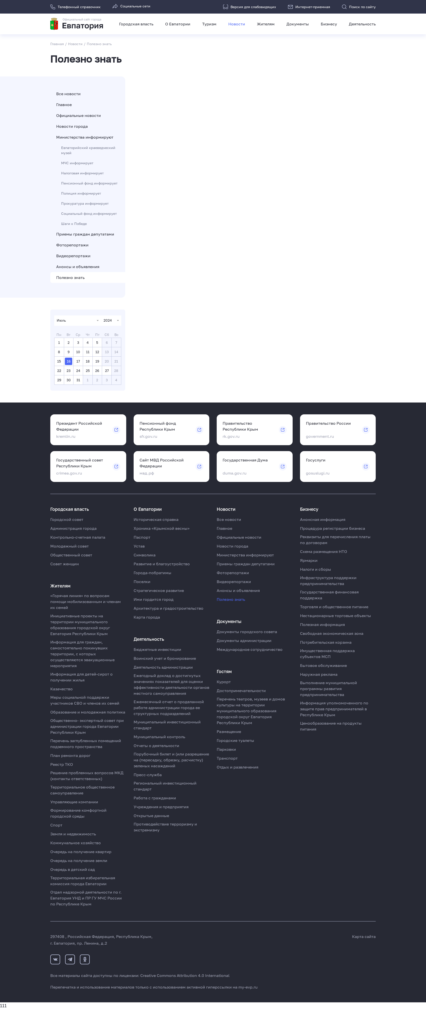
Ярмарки (309, 560)
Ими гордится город (154, 599)
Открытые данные (151, 815)
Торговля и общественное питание (334, 606)
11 (87, 352)
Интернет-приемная (312, 7)
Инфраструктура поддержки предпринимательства (328, 580)
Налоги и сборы (315, 569)
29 (59, 380)
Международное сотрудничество (250, 649)
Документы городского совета (247, 631)
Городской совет (66, 519)
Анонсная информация (322, 519)
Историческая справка (156, 519)
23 (69, 370)
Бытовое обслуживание (323, 665)
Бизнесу (329, 23)
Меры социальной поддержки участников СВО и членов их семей (84, 700)
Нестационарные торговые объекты (335, 615)
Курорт (224, 681)
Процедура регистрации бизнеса (332, 528)
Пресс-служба (148, 774)
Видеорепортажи (73, 255)
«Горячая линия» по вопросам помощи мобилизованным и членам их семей (85, 601)
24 (78, 370)
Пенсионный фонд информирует (89, 183)
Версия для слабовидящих (253, 7)
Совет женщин (64, 563)
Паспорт (142, 537)
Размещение (229, 731)
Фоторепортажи (72, 244)
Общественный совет (71, 554)
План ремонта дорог (70, 755)
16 (69, 361)
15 (59, 361)
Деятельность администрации (163, 667)
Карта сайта (364, 936)
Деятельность (362, 23)
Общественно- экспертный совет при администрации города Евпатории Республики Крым (87, 726)
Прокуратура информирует (85, 203)
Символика (145, 554)
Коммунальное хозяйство (75, 842)
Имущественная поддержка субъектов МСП (327, 653)
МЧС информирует (77, 163)
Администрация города (73, 528)
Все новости (68, 93)
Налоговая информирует (82, 173)
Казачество (61, 688)
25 (88, 370)
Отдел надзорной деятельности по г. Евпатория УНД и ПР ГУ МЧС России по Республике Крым (86, 898)
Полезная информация (322, 624)
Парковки (226, 749)
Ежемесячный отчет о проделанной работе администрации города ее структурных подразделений (169, 707)
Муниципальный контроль (159, 736)
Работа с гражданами (155, 797)
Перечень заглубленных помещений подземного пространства (85, 743)
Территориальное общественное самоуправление (82, 790)
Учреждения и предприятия (161, 806)
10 (78, 352)
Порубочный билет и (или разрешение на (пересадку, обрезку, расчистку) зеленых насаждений (171, 760)
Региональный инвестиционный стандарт (165, 786)
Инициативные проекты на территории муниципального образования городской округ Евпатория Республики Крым (80, 624)
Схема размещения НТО (323, 551)
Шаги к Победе (74, 223)
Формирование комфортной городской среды (78, 813)
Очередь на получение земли (78, 860)
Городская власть (136, 23)
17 (78, 361)
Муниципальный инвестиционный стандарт (167, 724)
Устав (139, 546)
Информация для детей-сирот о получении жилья (81, 677)
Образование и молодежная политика (87, 712)
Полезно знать (70, 277)
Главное (64, 104)
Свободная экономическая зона (331, 633)
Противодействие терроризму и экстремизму (165, 827)
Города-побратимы (152, 572)
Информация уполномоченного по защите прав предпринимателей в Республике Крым (334, 708)
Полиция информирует (81, 193)
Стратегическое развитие (159, 590)
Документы (297, 23)
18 (88, 361)
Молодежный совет (69, 546)
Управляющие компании (74, 801)
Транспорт (227, 758)
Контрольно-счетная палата (77, 537)
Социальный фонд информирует (89, 213)
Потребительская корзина (326, 642)
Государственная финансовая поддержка (329, 594)
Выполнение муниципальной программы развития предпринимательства (328, 688)
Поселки (142, 581)
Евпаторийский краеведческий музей (88, 150)
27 (107, 370)
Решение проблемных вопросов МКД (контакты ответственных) (87, 775)
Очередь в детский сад (72, 869)
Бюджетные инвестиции (157, 649)
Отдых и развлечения (237, 767)
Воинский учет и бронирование (165, 658)
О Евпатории (177, 23)
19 (97, 361)
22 (59, 370)
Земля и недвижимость (73, 833)
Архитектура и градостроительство (168, 608)
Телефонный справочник (79, 7)
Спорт (56, 825)
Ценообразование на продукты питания (331, 726)
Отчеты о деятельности (156, 745)
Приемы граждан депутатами (85, 234)
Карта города (147, 617)
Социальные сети (135, 6)
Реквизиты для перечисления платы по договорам (335, 539)
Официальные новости (78, 115)
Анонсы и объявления (77, 266)
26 (97, 370)
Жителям (266, 23)
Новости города (72, 126)
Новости (236, 23)
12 (97, 352)
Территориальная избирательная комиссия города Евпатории (82, 880)
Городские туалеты (235, 740)
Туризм (209, 23)
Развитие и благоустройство (162, 563)
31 (78, 380)
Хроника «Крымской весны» (162, 528)
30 (69, 380)
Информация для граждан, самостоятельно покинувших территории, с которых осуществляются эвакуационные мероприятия (82, 654)
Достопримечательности (241, 690)
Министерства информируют (84, 137)
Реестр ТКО (61, 764)
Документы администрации (244, 640)
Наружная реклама (318, 674)
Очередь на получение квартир (80, 851)
